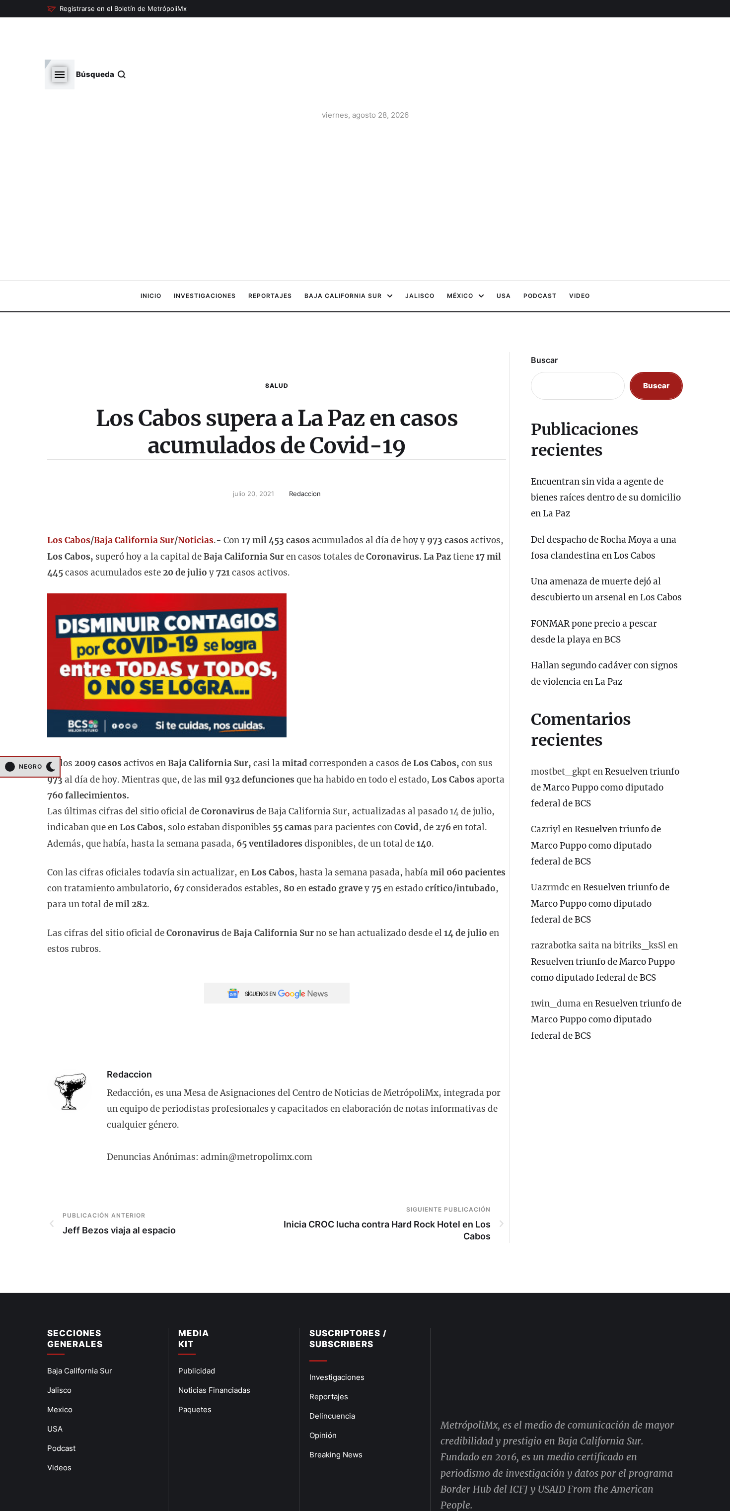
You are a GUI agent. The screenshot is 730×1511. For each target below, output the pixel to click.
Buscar (544, 325)
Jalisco (59, 1355)
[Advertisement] (365, 168)
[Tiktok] (566, 1473)
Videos (59, 1433)
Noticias (196, 505)
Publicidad (196, 1336)
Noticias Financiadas (214, 1355)
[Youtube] (497, 1473)
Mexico (60, 1374)
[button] (117, 8)
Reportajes (328, 1362)
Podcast (61, 1413)
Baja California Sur (134, 505)
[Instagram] (520, 1473)
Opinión (323, 1400)
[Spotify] (543, 1473)
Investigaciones (337, 1342)
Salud (277, 351)
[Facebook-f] (450, 1473)
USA (55, 1394)
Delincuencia (332, 1381)
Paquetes (195, 1374)
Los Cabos (68, 505)
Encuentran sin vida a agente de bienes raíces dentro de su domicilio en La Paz (606, 463)
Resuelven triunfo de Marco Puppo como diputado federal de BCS (605, 753)
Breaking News (336, 1420)
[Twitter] (474, 1473)
